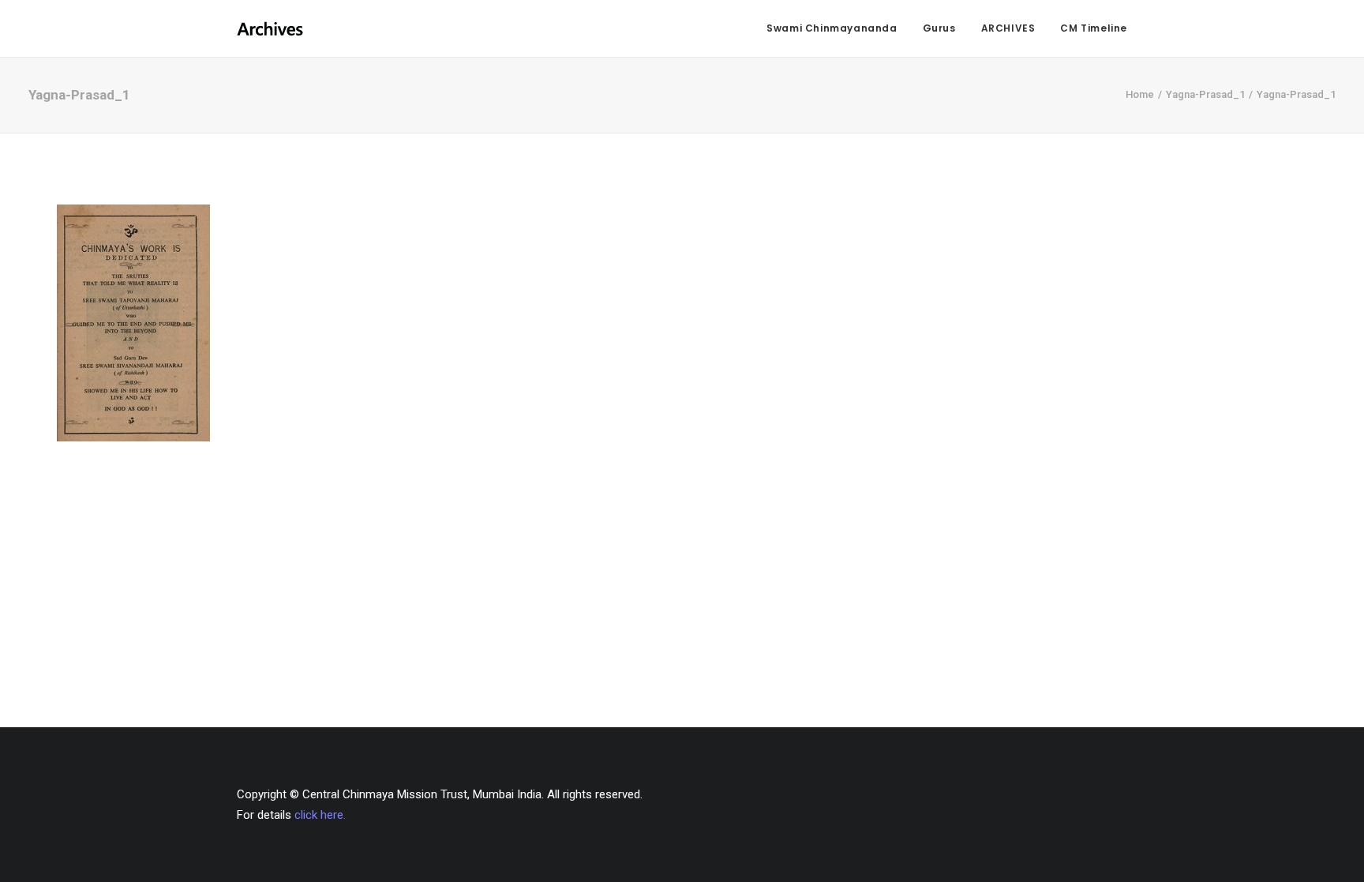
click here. (320, 815)
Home (1140, 94)
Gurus (939, 28)
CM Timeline (1093, 28)
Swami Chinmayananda (831, 28)
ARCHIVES (1008, 28)
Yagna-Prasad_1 (1205, 94)
